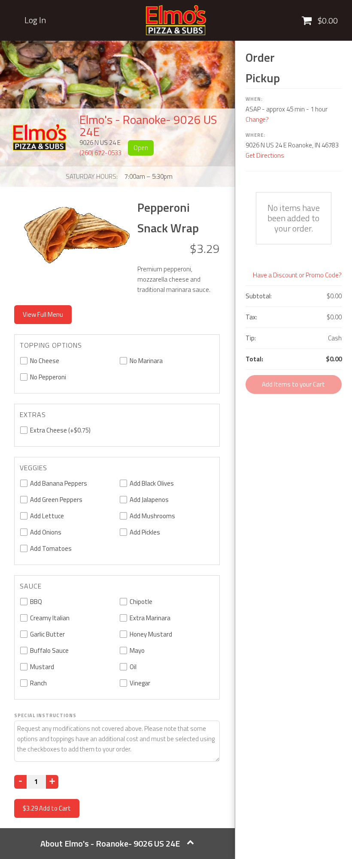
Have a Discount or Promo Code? (297, 275)
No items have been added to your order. (293, 218)
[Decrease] (20, 782)
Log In (35, 20)
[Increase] (52, 782)
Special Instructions (45, 715)
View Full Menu (43, 314)
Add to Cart (47, 808)
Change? (257, 119)
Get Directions (265, 155)
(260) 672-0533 (100, 153)
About (110, 843)
